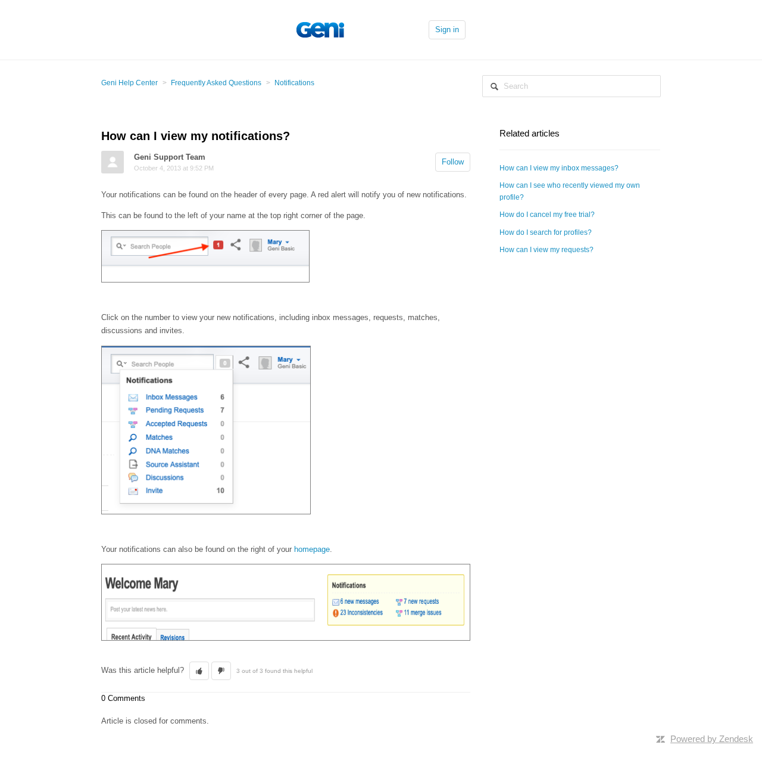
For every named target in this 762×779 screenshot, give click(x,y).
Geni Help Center (129, 83)
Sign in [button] (447, 29)
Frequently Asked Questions (216, 83)
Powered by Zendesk (711, 739)
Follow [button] (453, 161)
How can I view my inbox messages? (559, 168)
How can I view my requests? (546, 250)
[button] (199, 671)
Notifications (294, 83)
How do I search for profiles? (545, 232)
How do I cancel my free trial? (547, 214)
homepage (312, 549)
